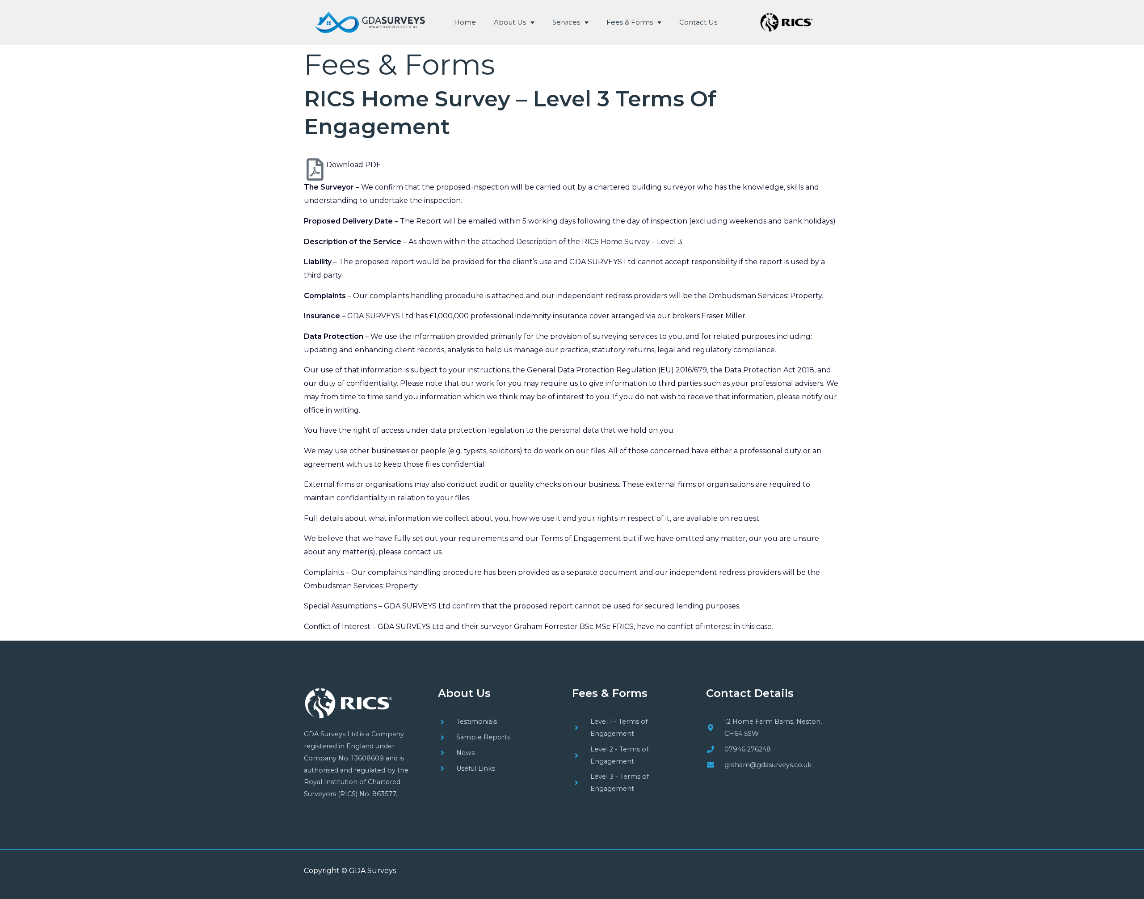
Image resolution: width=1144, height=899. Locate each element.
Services (566, 22)
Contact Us (698, 22)
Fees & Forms (629, 22)
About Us (510, 22)
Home (465, 22)
